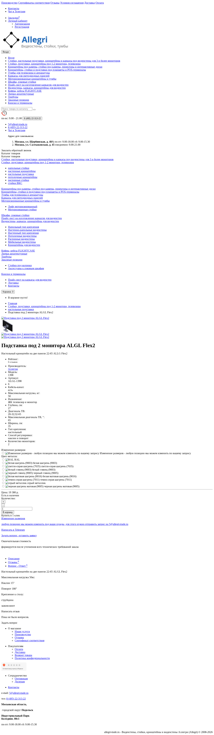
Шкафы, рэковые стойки (22, 81)
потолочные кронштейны (22, 177)
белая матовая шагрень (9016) (59, 476)
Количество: (8, 498)
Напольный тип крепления (23, 226)
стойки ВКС (15, 183)
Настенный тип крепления (23, 233)
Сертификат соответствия (29, 640)
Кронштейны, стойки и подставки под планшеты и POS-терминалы (47, 69)
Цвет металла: (9, 456)
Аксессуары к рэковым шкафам (26, 268)
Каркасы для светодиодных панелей (28, 75)
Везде (11, 57)
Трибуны (13, 96)
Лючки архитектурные (21, 93)
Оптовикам (21, 678)
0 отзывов (12, 362)
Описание (14, 558)
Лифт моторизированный (22, 206)
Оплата (99, 2)
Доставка (89, 2)
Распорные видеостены (21, 239)
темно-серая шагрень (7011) (56, 479)
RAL (17, 459)
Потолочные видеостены (22, 236)
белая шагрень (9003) (44, 463)
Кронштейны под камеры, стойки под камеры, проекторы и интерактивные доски (55, 66)
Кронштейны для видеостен (24, 245)
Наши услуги (22, 631)
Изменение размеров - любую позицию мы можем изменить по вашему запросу (145, 453)
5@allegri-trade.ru (18, 693)
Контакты (13, 8)
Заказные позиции (18, 99)
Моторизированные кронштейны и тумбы (32, 78)
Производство (9, 2)
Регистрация (22, 26)
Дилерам (20, 681)
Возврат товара (23, 655)
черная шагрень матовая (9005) (61, 486)
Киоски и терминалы (20, 102)
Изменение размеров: (13, 449)
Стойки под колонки (20, 265)
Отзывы (55, 2)
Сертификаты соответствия (34, 2)
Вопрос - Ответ (17, 565)
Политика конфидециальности (32, 658)
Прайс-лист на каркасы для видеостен (29, 279)
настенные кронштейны (22, 171)
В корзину (8, 512)
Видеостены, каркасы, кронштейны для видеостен (37, 87)
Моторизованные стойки (22, 209)
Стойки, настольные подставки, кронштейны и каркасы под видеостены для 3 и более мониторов (64, 60)
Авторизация (22, 23)
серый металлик (36, 483)
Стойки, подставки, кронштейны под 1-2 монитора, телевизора (44, 63)
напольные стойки (18, 168)
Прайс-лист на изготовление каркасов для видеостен (38, 84)
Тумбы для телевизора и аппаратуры (29, 72)
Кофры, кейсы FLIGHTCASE (25, 90)
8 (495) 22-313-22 (16, 698)
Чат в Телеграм (16, 11)
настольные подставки (21, 174)
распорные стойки (18, 180)
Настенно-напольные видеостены (27, 230)
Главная (12, 303)
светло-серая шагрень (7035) (56, 466)
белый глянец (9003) (43, 469)
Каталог (10, 156)
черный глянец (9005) (45, 473)
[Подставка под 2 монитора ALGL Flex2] (25, 318)
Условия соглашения (72, 2)
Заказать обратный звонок (16, 150)
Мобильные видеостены (22, 242)
